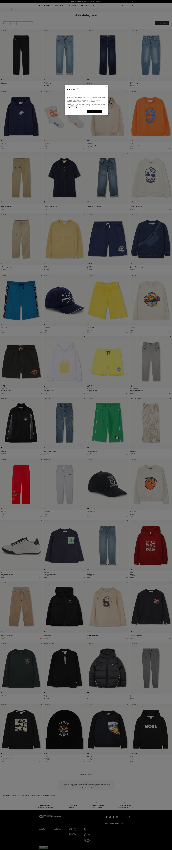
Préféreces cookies (81, 110)
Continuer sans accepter (102, 86)
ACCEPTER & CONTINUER (94, 111)
